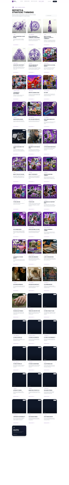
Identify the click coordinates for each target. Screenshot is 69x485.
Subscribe (50, 1)
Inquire (55, 1)
